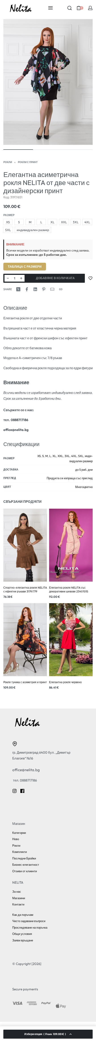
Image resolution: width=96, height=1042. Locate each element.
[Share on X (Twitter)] (18, 289)
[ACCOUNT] (90, 8)
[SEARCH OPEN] (69, 8)
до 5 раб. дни (84, 469)
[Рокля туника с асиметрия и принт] (25, 639)
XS (39, 456)
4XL (74, 456)
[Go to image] (18, 149)
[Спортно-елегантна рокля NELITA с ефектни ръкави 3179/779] (25, 545)
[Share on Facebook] (27, 289)
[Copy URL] (61, 289)
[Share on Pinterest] (44, 289)
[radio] (7, 222)
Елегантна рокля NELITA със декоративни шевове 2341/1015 (68, 589)
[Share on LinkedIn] (35, 289)
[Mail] (52, 289)
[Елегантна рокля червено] (71, 639)
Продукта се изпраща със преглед (70, 478)
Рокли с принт (28, 162)
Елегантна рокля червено (65, 682)
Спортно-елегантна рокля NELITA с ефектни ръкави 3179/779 (25, 589)
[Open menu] (50, 8)
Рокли (7, 162)
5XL (80, 456)
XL (54, 456)
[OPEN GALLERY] (48, 82)
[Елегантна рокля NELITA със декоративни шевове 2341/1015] (71, 545)
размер (9, 215)
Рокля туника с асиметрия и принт (25, 682)
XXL (60, 456)
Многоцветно (84, 487)
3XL (67, 456)
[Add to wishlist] (90, 278)
